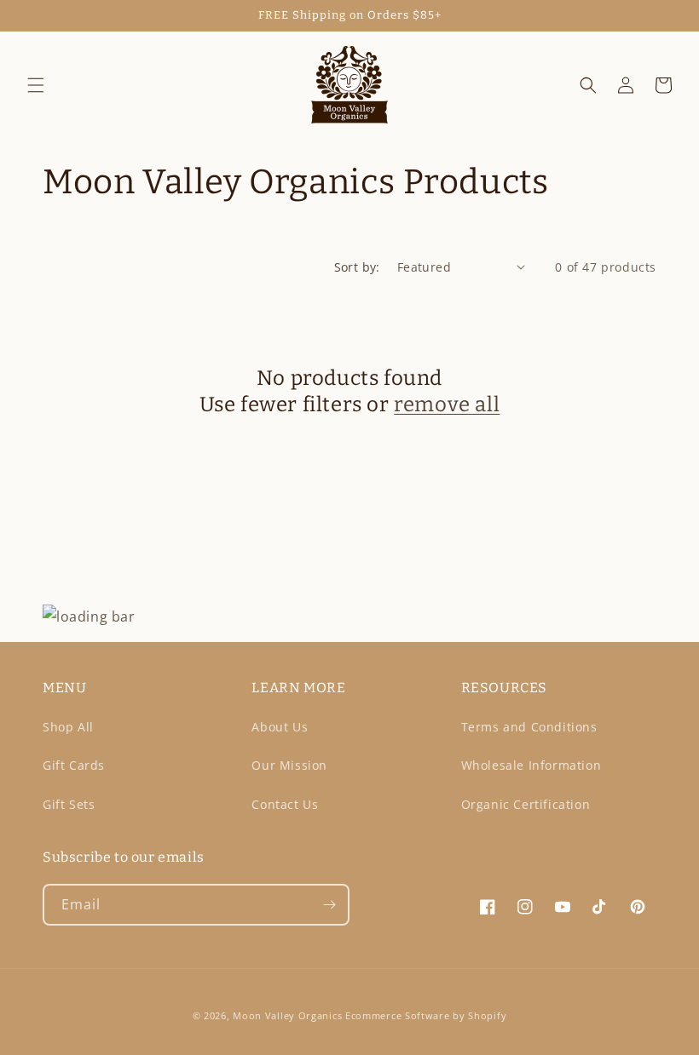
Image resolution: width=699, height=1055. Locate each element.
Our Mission (289, 765)
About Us (279, 727)
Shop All (68, 727)
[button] (36, 85)
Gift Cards (74, 765)
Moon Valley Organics (287, 1015)
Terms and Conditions (529, 727)
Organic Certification (526, 804)
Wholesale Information (531, 765)
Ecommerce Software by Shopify (425, 1015)
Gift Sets (69, 804)
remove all (447, 404)
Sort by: (357, 267)
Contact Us (284, 804)
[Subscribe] (329, 905)
